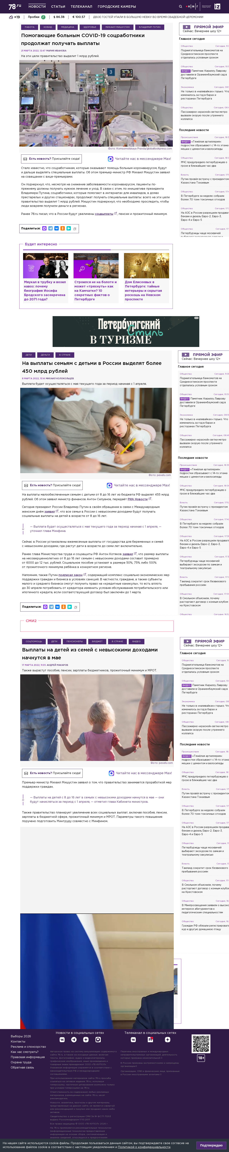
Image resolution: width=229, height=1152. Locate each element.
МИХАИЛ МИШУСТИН (118, 27)
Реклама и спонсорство (28, 1047)
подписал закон (70, 575)
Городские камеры (117, 6)
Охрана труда (21, 1062)
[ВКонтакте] (56, 228)
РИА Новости (138, 499)
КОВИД (48, 27)
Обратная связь (22, 1067)
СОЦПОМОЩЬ (34, 641)
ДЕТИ (29, 355)
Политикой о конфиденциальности (144, 1147)
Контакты (18, 1041)
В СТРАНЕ (64, 355)
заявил (49, 511)
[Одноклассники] (62, 228)
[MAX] (44, 228)
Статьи (58, 6)
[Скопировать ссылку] (75, 229)
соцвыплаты (104, 214)
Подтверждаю (211, 1145)
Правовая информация (28, 1057)
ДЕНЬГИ (45, 355)
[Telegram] (50, 228)
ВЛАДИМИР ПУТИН (149, 27)
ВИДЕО (136, 641)
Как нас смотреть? (24, 1052)
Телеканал (81, 6)
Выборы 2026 (21, 1036)
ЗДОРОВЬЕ (89, 27)
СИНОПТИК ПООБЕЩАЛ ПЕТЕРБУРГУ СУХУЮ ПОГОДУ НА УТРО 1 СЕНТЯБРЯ (145, 17)
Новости (37, 6)
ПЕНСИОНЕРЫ (75, 641)
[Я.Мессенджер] (69, 228)
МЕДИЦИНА (67, 27)
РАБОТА (29, 27)
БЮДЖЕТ (97, 641)
